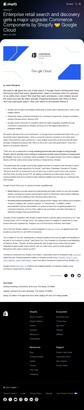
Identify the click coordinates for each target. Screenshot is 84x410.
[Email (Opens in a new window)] (79, 275)
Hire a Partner (61, 361)
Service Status (62, 365)
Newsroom (34, 334)
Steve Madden (9, 260)
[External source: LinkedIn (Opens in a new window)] (31, 399)
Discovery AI (21, 266)
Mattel (55, 257)
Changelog (34, 374)
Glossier (62, 257)
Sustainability (35, 339)
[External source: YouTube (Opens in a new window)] (15, 399)
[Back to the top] (5, 313)
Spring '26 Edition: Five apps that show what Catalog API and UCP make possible (35, 295)
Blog (31, 352)
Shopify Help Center (64, 352)
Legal (23, 393)
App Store (60, 325)
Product (7, 10)
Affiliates (59, 334)
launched (76, 255)
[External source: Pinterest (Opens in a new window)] (36, 399)
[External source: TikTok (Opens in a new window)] (26, 399)
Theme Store (61, 321)
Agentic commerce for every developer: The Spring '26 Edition (28, 291)
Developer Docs (62, 317)
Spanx (18, 260)
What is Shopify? (36, 317)
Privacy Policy (35, 393)
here (77, 260)
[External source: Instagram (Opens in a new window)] (21, 399)
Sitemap (49, 393)
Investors (33, 330)
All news (69, 4)
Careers (33, 325)
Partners (59, 330)
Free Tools (34, 370)
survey (76, 134)
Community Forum (63, 357)
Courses (33, 365)
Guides (32, 361)
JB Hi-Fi (69, 257)
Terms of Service (10, 393)
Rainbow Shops (53, 229)
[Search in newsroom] (76, 4)
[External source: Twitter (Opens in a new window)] (66, 275)
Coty (75, 257)
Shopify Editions (36, 321)
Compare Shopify (37, 357)
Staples (28, 260)
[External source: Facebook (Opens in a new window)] (72, 275)
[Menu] (79, 4)
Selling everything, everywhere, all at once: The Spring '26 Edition (29, 286)
